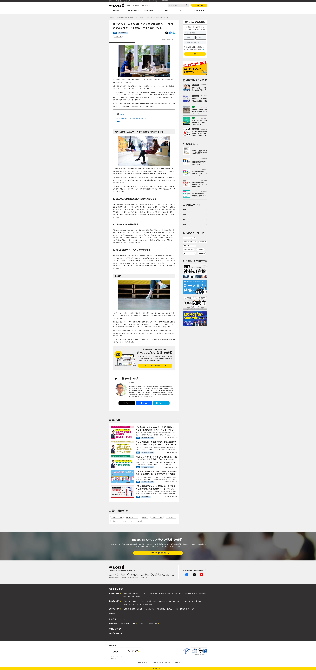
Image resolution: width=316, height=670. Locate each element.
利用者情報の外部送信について (162, 662)
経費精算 (182, 609)
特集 (166, 11)
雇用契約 (139, 521)
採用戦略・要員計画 (191, 593)
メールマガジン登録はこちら (154, 366)
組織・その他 (149, 604)
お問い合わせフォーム (115, 633)
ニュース (183, 11)
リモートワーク (171, 517)
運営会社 (177, 662)
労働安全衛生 (161, 609)
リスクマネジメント (149, 609)
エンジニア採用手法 (178, 593)
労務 (184, 219)
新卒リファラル (118, 36)
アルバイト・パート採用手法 (151, 593)
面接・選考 (126, 596)
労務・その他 (190, 609)
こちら (204, 50)
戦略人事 (115, 521)
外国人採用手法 (166, 593)
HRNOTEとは (199, 11)
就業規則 (133, 609)
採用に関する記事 (114, 593)
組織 (184, 214)
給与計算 (175, 609)
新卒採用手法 (127, 593)
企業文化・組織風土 (159, 601)
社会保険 (126, 609)
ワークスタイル (171, 601)
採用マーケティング (132, 517)
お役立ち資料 (125, 624)
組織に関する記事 (114, 601)
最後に (118, 121)
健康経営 (145, 517)
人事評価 (148, 601)
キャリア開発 (127, 604)
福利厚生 (169, 609)
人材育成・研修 (196, 601)
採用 (184, 209)
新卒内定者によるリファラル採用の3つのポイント (131, 119)
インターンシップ (117, 517)
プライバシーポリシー (143, 662)
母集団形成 (202, 593)
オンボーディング (157, 517)
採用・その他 (136, 596)
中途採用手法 (137, 593)
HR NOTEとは (153, 624)
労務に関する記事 (114, 609)
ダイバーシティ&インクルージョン (134, 601)
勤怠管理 (139, 609)
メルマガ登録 (199, 5)
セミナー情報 (113, 624)
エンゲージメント (127, 521)
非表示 (122, 114)
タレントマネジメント (183, 601)
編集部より (186, 224)
